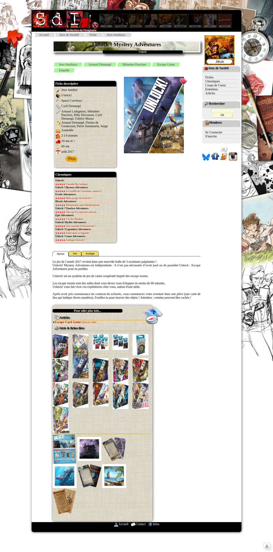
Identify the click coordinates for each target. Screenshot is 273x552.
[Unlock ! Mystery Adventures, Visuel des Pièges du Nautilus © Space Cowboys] (65, 475)
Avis (75, 253)
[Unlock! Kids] (140, 395)
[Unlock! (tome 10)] (121, 395)
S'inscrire (211, 136)
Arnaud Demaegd (100, 64)
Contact (140, 524)
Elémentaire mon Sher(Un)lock (82, 205)
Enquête (64, 70)
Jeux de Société (69, 34)
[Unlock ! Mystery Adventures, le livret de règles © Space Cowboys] (65, 448)
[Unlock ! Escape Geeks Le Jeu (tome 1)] (81, 350)
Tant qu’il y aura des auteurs (80, 212)
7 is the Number (74, 218)
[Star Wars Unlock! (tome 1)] (61, 346)
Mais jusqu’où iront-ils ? (79, 198)
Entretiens (211, 89)
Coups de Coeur (215, 85)
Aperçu (60, 253)
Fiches (209, 77)
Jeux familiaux (116, 34)
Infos (156, 524)
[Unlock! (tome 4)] (101, 370)
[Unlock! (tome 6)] (140, 370)
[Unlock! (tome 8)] (81, 394)
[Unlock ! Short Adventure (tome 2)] (121, 341)
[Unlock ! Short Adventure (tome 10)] (140, 344)
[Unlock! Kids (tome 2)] (61, 418)
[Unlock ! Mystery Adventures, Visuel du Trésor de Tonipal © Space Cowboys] (114, 475)
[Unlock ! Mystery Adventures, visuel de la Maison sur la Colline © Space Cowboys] (89, 448)
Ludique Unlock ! (75, 239)
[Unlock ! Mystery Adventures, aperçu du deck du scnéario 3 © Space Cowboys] (65, 501)
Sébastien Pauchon (134, 64)
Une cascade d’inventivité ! (80, 225)
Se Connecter (213, 132)
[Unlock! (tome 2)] (81, 368)
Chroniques (212, 81)
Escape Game (166, 64)
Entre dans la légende (77, 232)
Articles (210, 93)
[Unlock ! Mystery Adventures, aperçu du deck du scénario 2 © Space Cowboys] (89, 475)
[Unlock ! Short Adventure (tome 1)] (101, 341)
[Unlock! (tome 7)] (61, 394)
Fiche (93, 34)
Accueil (44, 34)
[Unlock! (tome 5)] (121, 370)
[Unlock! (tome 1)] (61, 370)
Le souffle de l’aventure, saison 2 (83, 191)
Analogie (90, 253)
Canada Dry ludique (76, 184)
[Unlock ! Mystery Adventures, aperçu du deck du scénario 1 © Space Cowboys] (114, 448)
